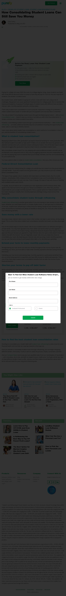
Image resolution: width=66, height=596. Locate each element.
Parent (40, 308)
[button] (58, 275)
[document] (33, 298)
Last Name (12, 289)
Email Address (13, 297)
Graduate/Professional (18, 308)
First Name (12, 281)
